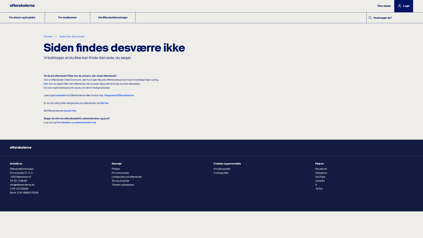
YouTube (320, 177)
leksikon (66, 122)
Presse (116, 169)
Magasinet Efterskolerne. (119, 95)
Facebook (321, 169)
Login (406, 6)
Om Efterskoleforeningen (113, 17)
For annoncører (120, 173)
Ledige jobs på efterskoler (127, 177)
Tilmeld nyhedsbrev (123, 185)
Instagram (321, 173)
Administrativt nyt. (85, 122)
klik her (104, 103)
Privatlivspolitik (221, 169)
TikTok (319, 189)
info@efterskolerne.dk (22, 185)
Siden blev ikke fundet (71, 36)
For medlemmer (67, 17)
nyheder (61, 95)
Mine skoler (384, 6)
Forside (48, 36)
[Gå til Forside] (22, 6)
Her (46, 84)
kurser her (70, 111)
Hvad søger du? (383, 18)
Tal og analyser (120, 181)
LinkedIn (320, 181)
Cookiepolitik (220, 173)
